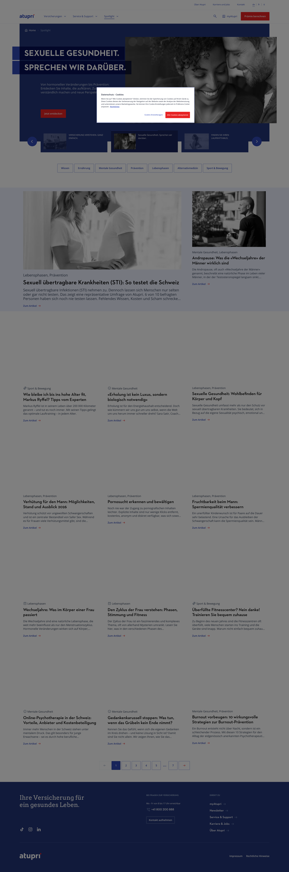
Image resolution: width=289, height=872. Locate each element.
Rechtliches (114, 107)
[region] (145, 105)
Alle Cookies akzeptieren (177, 115)
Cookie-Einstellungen (153, 115)
